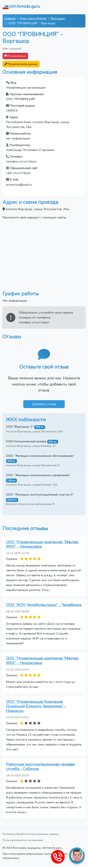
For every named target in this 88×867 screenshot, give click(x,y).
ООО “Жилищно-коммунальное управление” (38, 475)
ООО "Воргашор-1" (19, 426)
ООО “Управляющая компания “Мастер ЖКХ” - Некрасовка (42, 544)
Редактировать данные (22, 64)
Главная (10, 18)
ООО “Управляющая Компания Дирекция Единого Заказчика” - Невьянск (36, 706)
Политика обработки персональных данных (31, 834)
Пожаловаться (16, 56)
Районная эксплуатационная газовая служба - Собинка (40, 766)
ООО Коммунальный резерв (26, 441)
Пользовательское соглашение (23, 840)
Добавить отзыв (44, 404)
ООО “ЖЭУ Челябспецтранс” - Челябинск (44, 604)
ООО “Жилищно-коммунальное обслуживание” (40, 456)
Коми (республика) (33, 18)
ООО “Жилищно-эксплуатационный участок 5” (40, 494)
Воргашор (58, 18)
